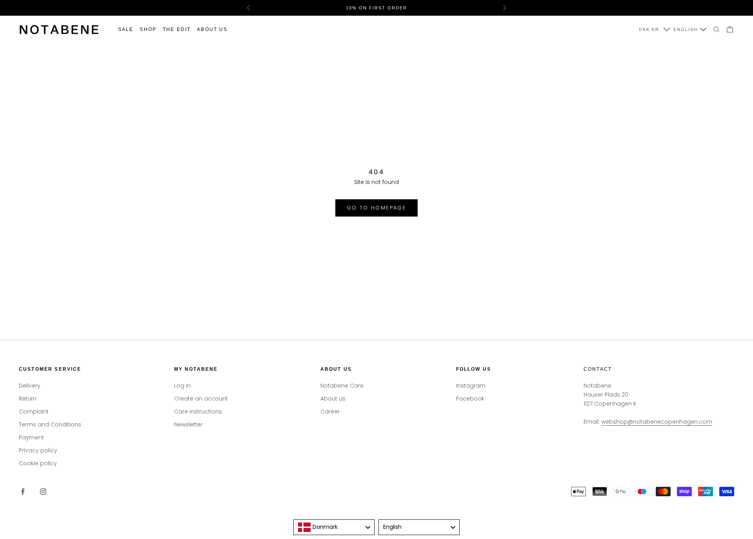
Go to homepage (376, 207)
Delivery (29, 386)
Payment (31, 437)
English (685, 29)
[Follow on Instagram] (43, 491)
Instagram (471, 386)
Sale (126, 29)
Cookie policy (38, 463)
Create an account (201, 398)
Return (27, 398)
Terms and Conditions (50, 424)
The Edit (177, 29)
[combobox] (334, 527)
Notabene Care (342, 386)
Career (330, 411)
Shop (148, 29)
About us (212, 29)
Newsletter (188, 424)
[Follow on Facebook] (23, 491)
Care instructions (198, 411)
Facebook (470, 398)
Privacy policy (38, 450)
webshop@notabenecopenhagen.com (656, 422)
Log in (182, 386)
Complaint (34, 411)
